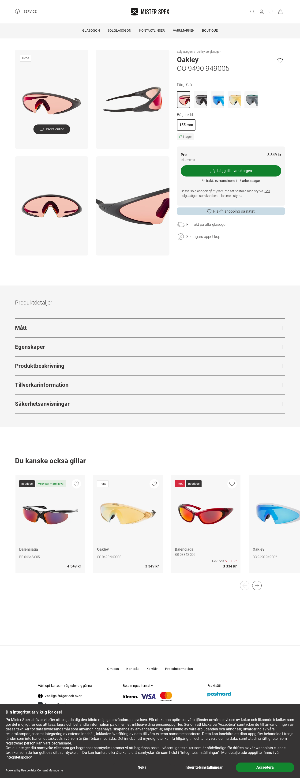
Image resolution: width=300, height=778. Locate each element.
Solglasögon (119, 30)
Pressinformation (179, 669)
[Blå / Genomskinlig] (251, 99)
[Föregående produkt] (244, 585)
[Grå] (183, 99)
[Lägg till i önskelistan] (280, 60)
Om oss (113, 669)
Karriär (152, 669)
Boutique (210, 30)
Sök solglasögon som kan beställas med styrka (225, 193)
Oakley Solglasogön (209, 51)
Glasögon (91, 30)
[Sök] (252, 11)
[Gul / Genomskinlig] (234, 99)
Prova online (55, 129)
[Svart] (200, 99)
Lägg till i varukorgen (234, 171)
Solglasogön (185, 51)
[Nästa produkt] (257, 585)
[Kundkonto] (261, 11)
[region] (150, 529)
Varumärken (184, 30)
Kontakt (132, 669)
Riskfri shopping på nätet (234, 211)
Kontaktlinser (152, 30)
